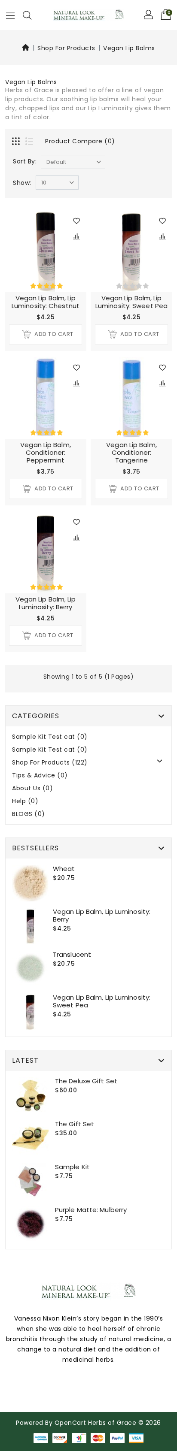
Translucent (72, 954)
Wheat (64, 868)
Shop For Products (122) (50, 763)
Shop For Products (66, 48)
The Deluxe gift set (86, 1080)
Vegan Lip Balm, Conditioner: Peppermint (45, 452)
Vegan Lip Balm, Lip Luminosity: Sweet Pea (131, 301)
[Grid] (16, 142)
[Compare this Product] (76, 236)
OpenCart (70, 1422)
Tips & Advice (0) (40, 775)
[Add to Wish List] (76, 220)
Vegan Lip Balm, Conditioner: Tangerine (131, 452)
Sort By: (25, 161)
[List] (30, 142)
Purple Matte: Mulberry (91, 1209)
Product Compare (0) (80, 141)
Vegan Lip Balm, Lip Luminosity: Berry (45, 603)
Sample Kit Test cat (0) (50, 737)
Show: (22, 182)
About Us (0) (32, 788)
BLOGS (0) (28, 814)
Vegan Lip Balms (129, 48)
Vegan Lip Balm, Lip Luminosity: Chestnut (45, 301)
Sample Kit (72, 1166)
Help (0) (25, 801)
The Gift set (74, 1123)
